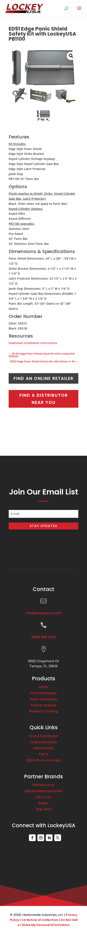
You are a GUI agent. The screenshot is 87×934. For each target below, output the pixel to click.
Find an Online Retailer (43, 378)
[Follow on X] (57, 837)
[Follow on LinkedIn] (49, 837)
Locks (43, 687)
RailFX (43, 803)
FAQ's (43, 754)
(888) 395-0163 (43, 637)
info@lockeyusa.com (44, 613)
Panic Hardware (43, 699)
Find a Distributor (43, 736)
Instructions (43, 748)
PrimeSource (43, 785)
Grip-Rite (43, 809)
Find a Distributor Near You (43, 398)
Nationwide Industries (43, 791)
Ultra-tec (44, 797)
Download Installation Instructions (33, 343)
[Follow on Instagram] (40, 837)
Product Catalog (43, 711)
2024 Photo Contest (43, 760)
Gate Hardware (43, 693)
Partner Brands (43, 705)
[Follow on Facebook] (32, 837)
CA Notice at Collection (40, 920)
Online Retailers (43, 742)
